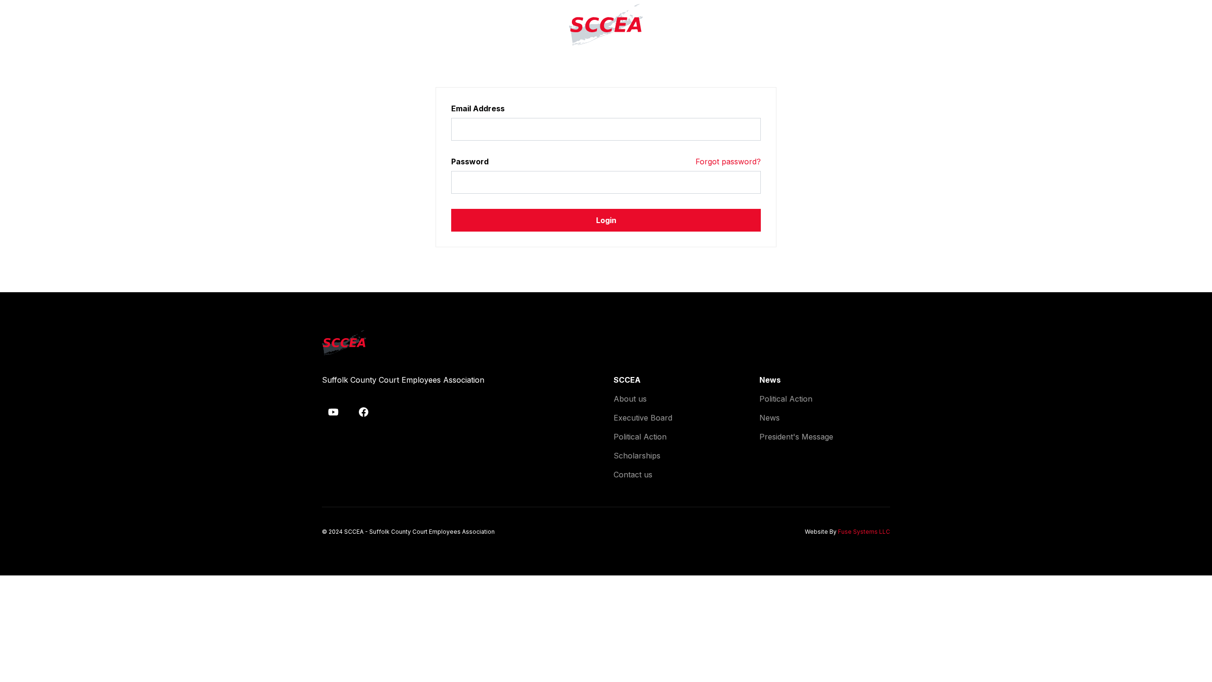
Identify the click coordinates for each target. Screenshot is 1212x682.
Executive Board (643, 417)
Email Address (478, 108)
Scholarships (637, 455)
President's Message (796, 436)
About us (630, 399)
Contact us (633, 474)
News (769, 417)
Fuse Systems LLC (864, 531)
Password (470, 161)
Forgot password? (728, 161)
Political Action (640, 436)
